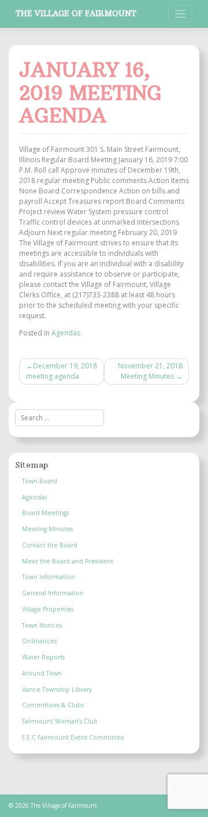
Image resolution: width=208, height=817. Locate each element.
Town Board (39, 481)
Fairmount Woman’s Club (60, 721)
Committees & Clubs (53, 705)
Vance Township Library (57, 689)
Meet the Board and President (67, 561)
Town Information (48, 577)
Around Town (42, 673)
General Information (53, 593)
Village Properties (47, 609)
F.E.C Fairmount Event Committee (73, 737)
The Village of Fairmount (76, 13)
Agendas (65, 333)
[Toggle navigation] (180, 14)
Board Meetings (45, 513)
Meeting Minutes (47, 529)
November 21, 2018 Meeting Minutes (150, 371)
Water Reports (43, 657)
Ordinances (39, 641)
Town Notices (42, 625)
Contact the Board (49, 545)
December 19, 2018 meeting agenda (61, 371)
